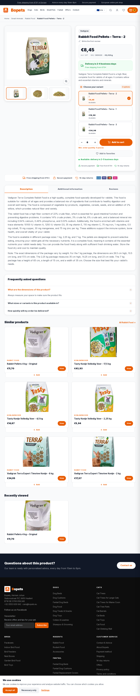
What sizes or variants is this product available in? (33, 303)
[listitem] (16, 93)
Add (38, 375)
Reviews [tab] (113, 189)
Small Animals (17, 18)
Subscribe (42, 625)
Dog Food (57, 606)
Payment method (104, 651)
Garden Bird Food (12, 660)
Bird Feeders (10, 651)
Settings (45, 690)
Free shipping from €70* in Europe (31, 3)
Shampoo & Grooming (63, 624)
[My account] (117, 10)
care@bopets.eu (30, 604)
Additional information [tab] (70, 189)
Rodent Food (59, 647)
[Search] (110, 10)
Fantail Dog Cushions (62, 668)
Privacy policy (103, 669)
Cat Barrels (101, 611)
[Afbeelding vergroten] (66, 81)
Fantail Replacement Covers (65, 673)
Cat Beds (101, 615)
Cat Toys (101, 620)
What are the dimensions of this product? (29, 289)
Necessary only (28, 690)
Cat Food (101, 624)
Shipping (100, 656)
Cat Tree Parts (103, 606)
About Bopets (103, 647)
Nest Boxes (9, 656)
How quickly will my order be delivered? (28, 311)
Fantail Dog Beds (60, 602)
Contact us (126, 565)
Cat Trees (101, 593)
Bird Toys (8, 665)
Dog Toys (57, 615)
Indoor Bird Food (12, 647)
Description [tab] (26, 189)
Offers (99, 665)
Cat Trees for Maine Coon (108, 602)
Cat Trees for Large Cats (108, 598)
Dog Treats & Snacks (62, 611)
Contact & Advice (104, 643)
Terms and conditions (106, 674)
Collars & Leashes (61, 620)
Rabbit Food (30, 18)
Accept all (10, 690)
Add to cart (118, 142)
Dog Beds (57, 593)
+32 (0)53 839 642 (12, 604)
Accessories (58, 651)
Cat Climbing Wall (104, 629)
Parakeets (9, 643)
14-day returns (103, 660)
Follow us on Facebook (15, 610)
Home (6, 18)
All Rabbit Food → (127, 322)
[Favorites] (123, 10)
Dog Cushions (59, 598)
